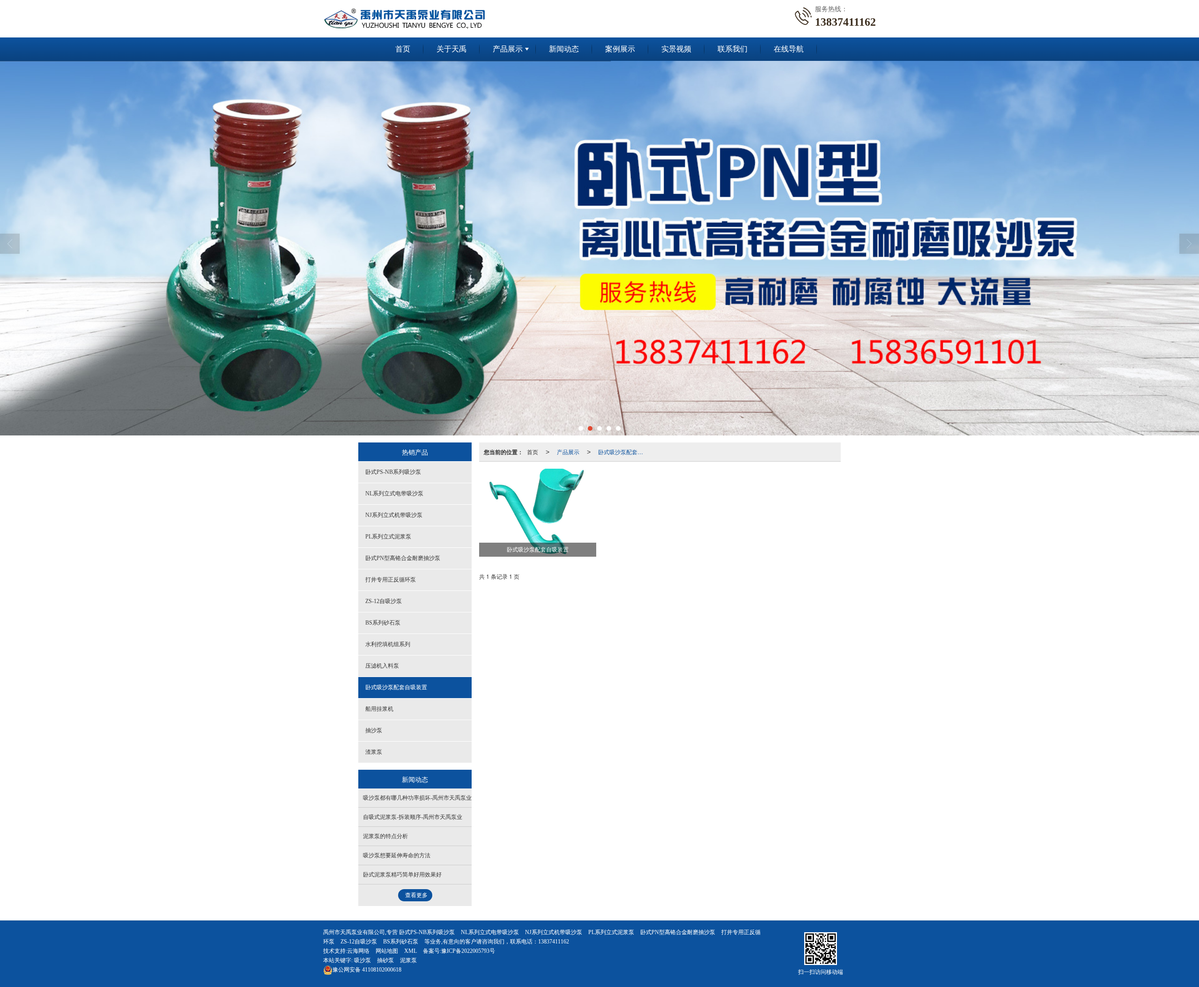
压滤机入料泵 (382, 666)
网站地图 (387, 951)
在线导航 (789, 49)
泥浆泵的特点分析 (385, 836)
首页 (402, 49)
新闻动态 (564, 49)
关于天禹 (451, 49)
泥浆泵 (408, 960)
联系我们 (733, 49)
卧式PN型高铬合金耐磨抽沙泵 (402, 558)
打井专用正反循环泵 (390, 579)
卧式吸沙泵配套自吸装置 (623, 452)
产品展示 (508, 49)
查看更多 (416, 895)
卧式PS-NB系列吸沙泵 (393, 472)
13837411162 (553, 941)
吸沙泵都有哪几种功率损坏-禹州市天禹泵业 (417, 798)
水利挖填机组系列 (387, 644)
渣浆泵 (373, 752)
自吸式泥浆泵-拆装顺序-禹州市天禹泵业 (412, 817)
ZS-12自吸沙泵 (383, 601)
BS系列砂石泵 (382, 622)
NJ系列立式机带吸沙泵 (393, 515)
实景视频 (676, 49)
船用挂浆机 (379, 709)
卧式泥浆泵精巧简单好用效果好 (402, 874)
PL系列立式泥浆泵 (388, 536)
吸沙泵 (362, 960)
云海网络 (358, 951)
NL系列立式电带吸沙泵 (394, 493)
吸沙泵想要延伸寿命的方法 (396, 855)
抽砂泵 (385, 960)
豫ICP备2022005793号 (468, 951)
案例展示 (620, 49)
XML (410, 951)
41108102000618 (367, 969)
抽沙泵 (373, 730)
